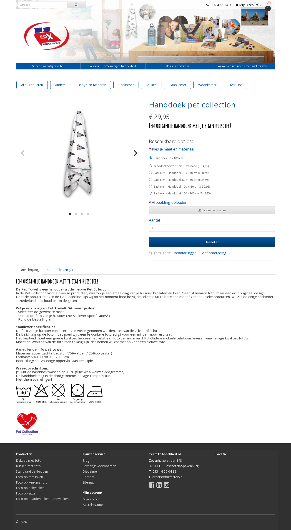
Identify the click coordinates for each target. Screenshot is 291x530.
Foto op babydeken (30, 488)
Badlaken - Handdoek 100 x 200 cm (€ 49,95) (182, 193)
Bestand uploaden (213, 210)
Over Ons (235, 85)
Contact (88, 477)
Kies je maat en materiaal (173, 149)
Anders (60, 85)
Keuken (151, 85)
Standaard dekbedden (32, 471)
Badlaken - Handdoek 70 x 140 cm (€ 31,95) (181, 173)
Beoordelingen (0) (59, 270)
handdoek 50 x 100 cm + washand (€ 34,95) (181, 166)
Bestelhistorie (93, 504)
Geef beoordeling (213, 253)
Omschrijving (29, 270)
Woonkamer (207, 85)
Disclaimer (90, 471)
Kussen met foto (28, 466)
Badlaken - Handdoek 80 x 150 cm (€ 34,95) (181, 180)
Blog (86, 460)
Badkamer (126, 85)
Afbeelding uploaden (169, 202)
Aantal (154, 220)
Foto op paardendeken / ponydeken (42, 499)
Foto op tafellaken (29, 477)
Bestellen (212, 242)
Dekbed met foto (28, 460)
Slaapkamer (177, 85)
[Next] (135, 153)
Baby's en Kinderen (92, 85)
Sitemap (89, 482)
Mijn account (92, 499)
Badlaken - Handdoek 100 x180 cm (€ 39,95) (181, 187)
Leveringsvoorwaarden (99, 466)
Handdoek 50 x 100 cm (168, 158)
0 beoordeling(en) (185, 253)
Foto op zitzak (26, 493)
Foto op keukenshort (31, 482)
